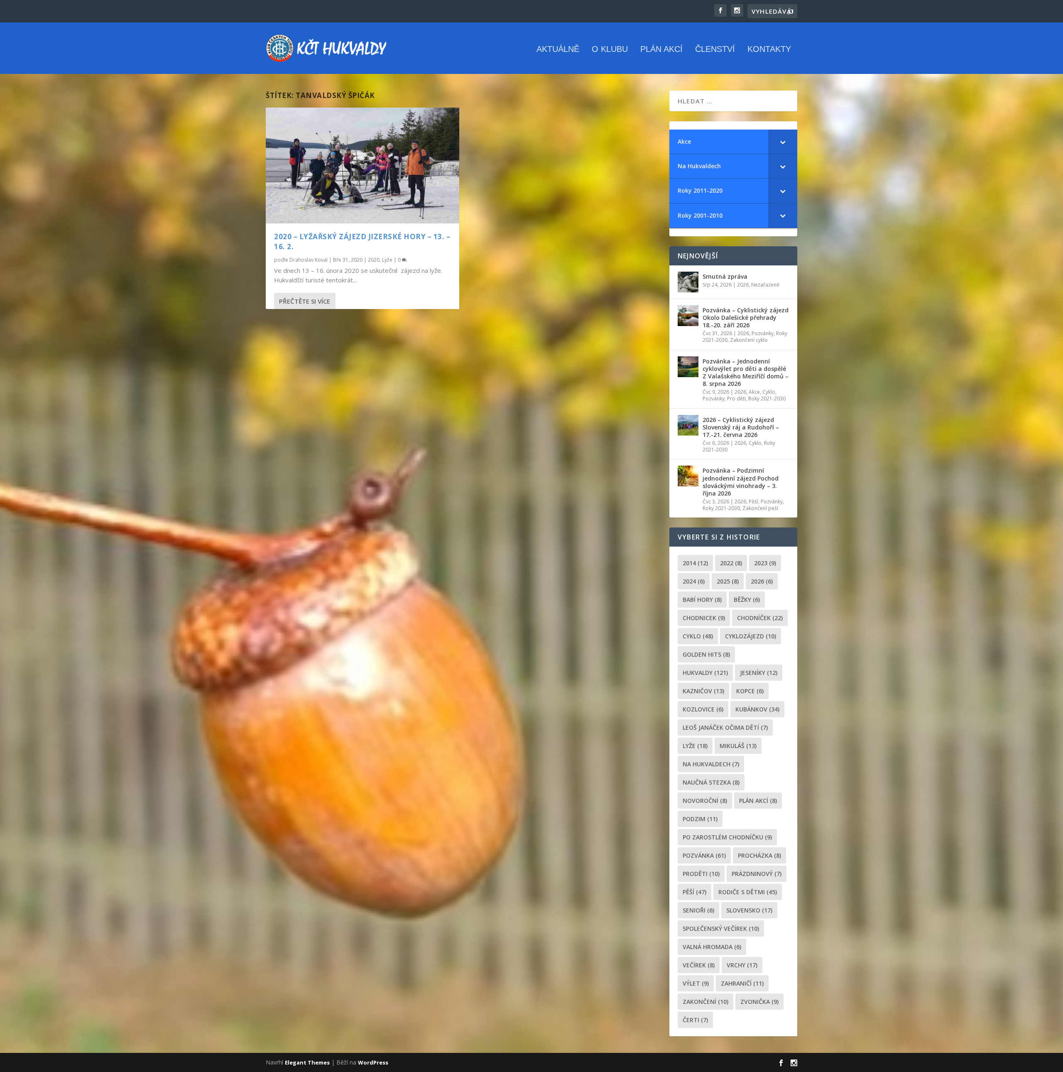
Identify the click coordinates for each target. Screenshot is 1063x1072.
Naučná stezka (711, 782)
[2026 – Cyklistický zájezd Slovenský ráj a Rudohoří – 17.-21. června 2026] (688, 425)
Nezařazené (765, 284)
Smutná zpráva (725, 276)
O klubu (610, 50)
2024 (694, 581)
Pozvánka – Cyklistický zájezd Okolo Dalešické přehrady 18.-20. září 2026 (746, 317)
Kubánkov (757, 709)
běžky (747, 599)
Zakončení (705, 1002)
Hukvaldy (705, 673)
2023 (765, 563)
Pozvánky (763, 333)
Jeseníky (758, 673)
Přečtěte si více (304, 301)
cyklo (698, 636)
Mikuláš (738, 746)
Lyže (387, 259)
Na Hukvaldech (711, 764)
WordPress (373, 1062)
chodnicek (704, 618)
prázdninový (756, 874)
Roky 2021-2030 (767, 398)
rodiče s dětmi (747, 892)
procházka (759, 855)
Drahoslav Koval (308, 259)
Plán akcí (661, 50)
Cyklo (768, 391)
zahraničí (742, 983)
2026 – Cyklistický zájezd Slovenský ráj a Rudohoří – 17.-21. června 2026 (741, 427)
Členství (715, 50)
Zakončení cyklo (749, 339)
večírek (699, 965)
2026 (743, 284)
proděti (701, 874)
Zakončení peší (760, 508)
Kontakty (769, 50)
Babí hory (702, 599)
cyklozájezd (750, 636)
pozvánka (704, 855)
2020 (374, 259)
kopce (750, 691)
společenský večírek (721, 928)
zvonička (759, 1002)
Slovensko (749, 910)
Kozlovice (703, 709)
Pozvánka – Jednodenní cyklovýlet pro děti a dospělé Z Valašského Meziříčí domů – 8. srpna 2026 (746, 372)
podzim (700, 819)
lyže (695, 746)
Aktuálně (557, 50)
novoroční (705, 801)
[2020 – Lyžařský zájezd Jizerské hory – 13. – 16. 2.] (362, 165)
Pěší (753, 501)
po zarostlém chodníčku (727, 837)
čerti (695, 1020)
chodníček (760, 618)
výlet (696, 983)
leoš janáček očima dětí (725, 727)
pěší (694, 892)
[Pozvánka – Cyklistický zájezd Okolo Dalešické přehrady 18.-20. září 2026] (688, 315)
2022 (731, 563)
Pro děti (736, 398)
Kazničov (703, 691)
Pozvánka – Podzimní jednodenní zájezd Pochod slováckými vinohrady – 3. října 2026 (741, 481)
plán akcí (758, 801)
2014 (695, 563)
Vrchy (742, 965)
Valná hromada (712, 947)
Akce (754, 391)
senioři (698, 910)
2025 (728, 581)
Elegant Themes (307, 1062)
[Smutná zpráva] (688, 282)
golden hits (706, 654)
